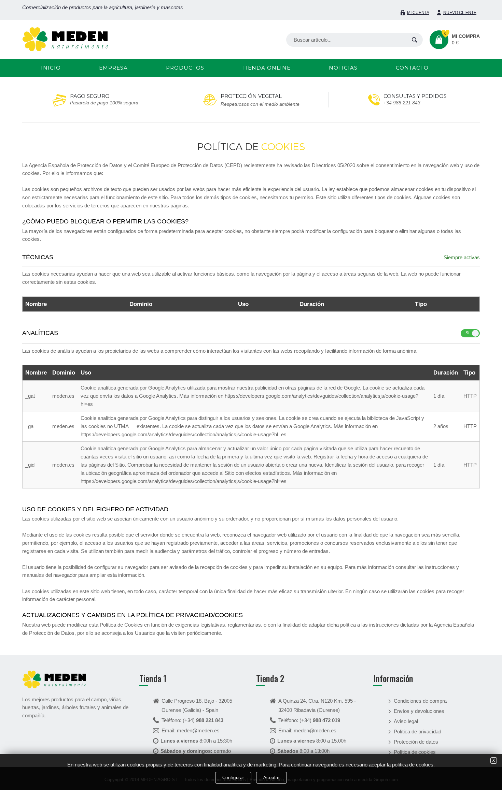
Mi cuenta (418, 12)
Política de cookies (415, 752)
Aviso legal (406, 721)
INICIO (51, 67)
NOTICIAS (343, 67)
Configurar (233, 777)
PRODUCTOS (185, 67)
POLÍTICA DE (251, 146)
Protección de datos (416, 742)
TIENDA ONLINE (266, 67)
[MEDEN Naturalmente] (65, 39)
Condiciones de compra (420, 701)
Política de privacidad (417, 731)
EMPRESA (113, 67)
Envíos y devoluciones (419, 711)
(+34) (203, 720)
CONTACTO (412, 67)
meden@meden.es (198, 730)
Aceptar (271, 777)
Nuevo (459, 12)
